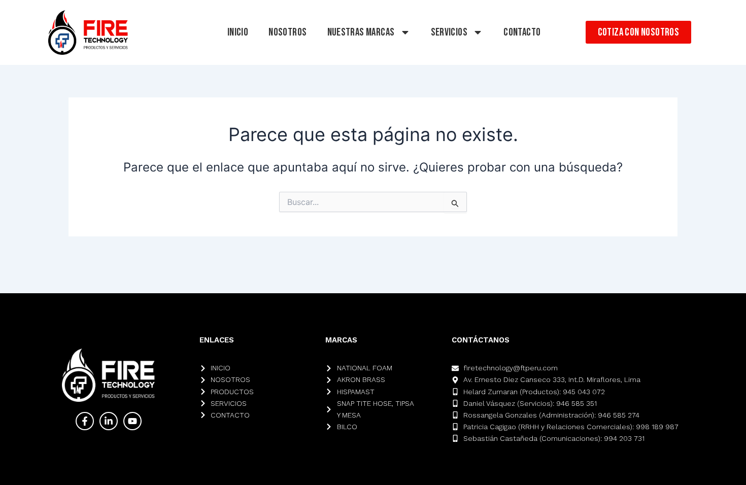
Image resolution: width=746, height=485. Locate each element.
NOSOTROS (287, 32)
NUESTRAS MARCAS (361, 32)
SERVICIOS (449, 32)
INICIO (237, 32)
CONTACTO (521, 32)
